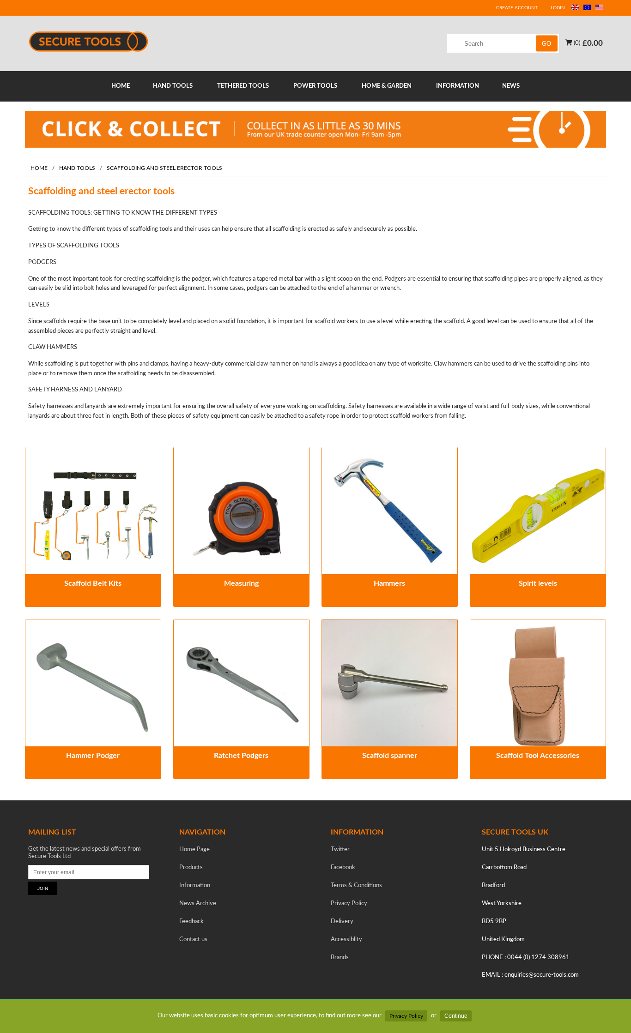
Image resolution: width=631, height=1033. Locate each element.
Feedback (191, 922)
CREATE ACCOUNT (517, 8)
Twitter (340, 850)
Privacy (349, 904)
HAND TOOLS (173, 86)
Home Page (194, 850)
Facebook (343, 868)
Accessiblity (346, 940)
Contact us (193, 940)
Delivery (342, 922)
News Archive (197, 904)
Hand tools (77, 168)
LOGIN (558, 8)
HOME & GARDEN (387, 86)
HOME (120, 86)
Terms (356, 886)
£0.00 (592, 43)
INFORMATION (457, 86)
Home (39, 168)
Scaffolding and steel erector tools (164, 168)
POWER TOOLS (315, 86)
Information (194, 886)
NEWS (511, 86)
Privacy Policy (406, 1016)
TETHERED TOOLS (243, 86)
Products (191, 868)
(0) (576, 43)
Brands (340, 958)
